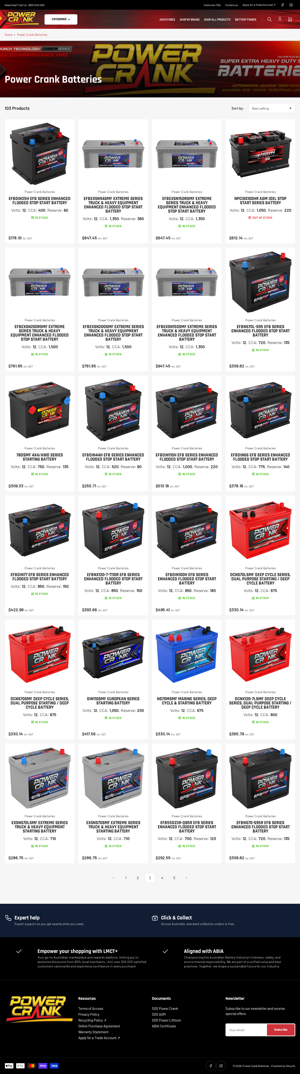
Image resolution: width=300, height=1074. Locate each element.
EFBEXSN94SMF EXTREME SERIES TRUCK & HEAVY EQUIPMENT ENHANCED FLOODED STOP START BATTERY (113, 205)
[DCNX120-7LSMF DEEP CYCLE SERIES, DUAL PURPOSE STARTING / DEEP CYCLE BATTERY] (260, 654)
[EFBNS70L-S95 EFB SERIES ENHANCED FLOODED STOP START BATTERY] (260, 282)
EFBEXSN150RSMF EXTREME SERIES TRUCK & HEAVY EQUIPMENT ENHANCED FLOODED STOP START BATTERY (187, 205)
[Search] (269, 19)
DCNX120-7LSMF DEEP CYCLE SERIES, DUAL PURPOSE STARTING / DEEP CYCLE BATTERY (260, 703)
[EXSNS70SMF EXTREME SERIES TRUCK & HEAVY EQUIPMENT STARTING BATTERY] (113, 778)
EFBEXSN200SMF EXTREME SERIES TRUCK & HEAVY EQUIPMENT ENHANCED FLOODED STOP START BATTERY (113, 333)
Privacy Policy (88, 1014)
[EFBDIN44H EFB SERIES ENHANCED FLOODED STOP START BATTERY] (113, 410)
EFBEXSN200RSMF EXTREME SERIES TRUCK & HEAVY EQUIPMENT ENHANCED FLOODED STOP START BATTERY (40, 333)
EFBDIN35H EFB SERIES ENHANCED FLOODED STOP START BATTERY (40, 201)
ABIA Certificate (164, 1026)
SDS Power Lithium (166, 1020)
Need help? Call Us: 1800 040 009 (24, 5)
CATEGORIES (59, 19)
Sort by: (238, 108)
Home (9, 35)
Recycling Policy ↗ (92, 1020)
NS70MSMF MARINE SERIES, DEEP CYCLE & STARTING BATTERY (187, 701)
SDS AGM (159, 1014)
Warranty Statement (93, 1032)
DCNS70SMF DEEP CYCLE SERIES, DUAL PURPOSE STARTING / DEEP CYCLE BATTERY (40, 703)
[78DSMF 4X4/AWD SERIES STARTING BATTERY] (39, 410)
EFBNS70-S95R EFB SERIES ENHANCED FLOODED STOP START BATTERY (260, 827)
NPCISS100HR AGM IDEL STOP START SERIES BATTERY (260, 201)
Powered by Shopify (283, 1065)
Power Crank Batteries (32, 35)
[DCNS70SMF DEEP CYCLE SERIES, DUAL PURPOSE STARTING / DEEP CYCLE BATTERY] (39, 654)
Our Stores (167, 19)
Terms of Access (90, 1008)
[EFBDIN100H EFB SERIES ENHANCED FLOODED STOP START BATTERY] (187, 530)
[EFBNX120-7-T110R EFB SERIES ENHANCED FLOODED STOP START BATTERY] (113, 530)
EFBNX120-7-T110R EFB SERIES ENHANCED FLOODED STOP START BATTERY (113, 579)
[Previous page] (113, 878)
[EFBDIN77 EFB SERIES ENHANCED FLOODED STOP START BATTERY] (39, 530)
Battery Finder (245, 19)
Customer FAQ (212, 5)
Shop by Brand (189, 19)
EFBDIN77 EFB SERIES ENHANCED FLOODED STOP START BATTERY (40, 577)
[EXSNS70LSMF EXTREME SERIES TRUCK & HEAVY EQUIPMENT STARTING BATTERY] (39, 778)
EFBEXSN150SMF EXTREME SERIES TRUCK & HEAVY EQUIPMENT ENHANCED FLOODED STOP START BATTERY (187, 333)
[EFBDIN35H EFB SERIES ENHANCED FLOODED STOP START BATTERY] (39, 154)
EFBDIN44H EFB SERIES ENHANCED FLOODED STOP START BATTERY (113, 457)
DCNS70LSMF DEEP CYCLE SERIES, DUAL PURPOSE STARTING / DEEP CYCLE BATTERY (260, 579)
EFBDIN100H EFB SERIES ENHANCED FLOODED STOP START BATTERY (187, 579)
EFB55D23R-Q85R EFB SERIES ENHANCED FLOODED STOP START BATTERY (187, 827)
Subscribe (280, 1030)
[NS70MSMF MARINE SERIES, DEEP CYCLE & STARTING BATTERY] (187, 654)
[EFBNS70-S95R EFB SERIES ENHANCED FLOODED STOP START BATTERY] (260, 778)
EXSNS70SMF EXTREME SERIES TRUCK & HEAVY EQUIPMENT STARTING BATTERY (113, 827)
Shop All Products (217, 19)
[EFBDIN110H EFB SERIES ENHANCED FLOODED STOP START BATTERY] (187, 410)
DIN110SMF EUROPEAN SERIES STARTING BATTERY (113, 701)
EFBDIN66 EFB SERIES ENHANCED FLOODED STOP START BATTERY (260, 457)
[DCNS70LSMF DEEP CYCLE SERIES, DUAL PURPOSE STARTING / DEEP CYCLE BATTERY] (260, 530)
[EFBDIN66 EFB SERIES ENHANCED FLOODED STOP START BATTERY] (260, 410)
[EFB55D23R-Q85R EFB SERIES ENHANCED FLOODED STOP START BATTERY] (187, 778)
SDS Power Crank (165, 1008)
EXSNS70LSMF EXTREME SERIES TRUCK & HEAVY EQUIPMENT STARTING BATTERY (39, 827)
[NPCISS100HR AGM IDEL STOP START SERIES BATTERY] (260, 154)
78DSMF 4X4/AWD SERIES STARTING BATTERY (39, 457)
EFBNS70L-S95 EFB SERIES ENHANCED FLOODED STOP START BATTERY (260, 331)
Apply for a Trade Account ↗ (259, 4)
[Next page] (186, 878)
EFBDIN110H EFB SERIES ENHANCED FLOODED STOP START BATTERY (187, 457)
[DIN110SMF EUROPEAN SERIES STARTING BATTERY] (113, 654)
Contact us (231, 5)
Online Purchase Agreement (99, 1026)
